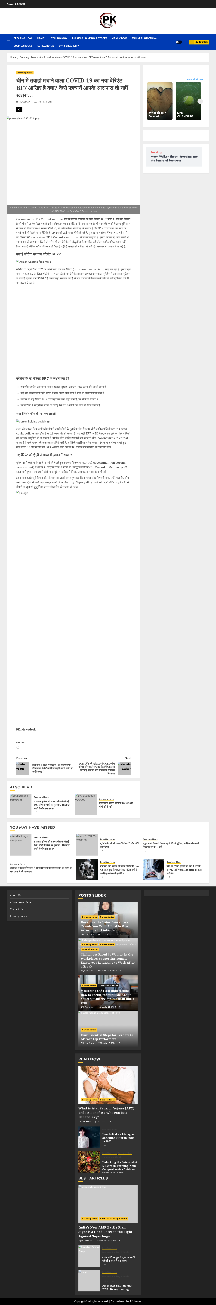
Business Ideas (23, 45)
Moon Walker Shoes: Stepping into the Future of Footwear (174, 159)
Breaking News (23, 38)
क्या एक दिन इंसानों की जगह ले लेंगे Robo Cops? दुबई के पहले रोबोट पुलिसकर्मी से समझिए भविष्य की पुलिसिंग (119, 869)
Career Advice (107, 917)
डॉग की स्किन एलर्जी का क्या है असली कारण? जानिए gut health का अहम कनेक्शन (184, 869)
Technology (59, 38)
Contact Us (16, 909)
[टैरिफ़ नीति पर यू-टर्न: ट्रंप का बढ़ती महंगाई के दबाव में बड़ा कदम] (89, 1256)
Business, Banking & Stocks (89, 38)
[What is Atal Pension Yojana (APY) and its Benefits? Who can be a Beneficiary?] (107, 1085)
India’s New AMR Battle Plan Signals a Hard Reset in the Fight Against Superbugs (105, 1231)
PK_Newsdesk (23, 102)
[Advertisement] (73, 329)
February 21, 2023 (107, 1007)
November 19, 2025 (106, 1241)
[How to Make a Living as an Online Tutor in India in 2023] (89, 1137)
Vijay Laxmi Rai (85, 1241)
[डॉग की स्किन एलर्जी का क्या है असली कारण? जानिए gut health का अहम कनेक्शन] (153, 869)
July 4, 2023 (101, 1121)
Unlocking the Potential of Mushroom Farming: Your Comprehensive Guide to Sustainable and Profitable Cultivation (119, 1169)
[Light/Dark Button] (179, 42)
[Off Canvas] (9, 42)
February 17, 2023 (106, 1043)
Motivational (45, 45)
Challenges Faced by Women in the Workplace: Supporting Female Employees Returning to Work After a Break (108, 960)
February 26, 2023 (107, 971)
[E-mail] (18, 737)
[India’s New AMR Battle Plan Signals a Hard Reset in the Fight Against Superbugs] (107, 1204)
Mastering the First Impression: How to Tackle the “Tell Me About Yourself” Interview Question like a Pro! (107, 997)
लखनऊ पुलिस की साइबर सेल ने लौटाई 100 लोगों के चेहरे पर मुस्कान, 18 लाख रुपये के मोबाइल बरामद (51, 805)
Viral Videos (119, 38)
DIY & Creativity (69, 45)
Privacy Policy (18, 916)
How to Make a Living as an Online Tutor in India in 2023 (118, 1137)
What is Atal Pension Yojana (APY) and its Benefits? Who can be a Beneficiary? (106, 1112)
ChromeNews (118, 1301)
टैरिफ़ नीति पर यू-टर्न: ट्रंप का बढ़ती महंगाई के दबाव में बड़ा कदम (118, 1258)
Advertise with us (20, 902)
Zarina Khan (87, 934)
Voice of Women (90, 949)
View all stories (195, 79)
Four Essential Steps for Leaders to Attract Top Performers (107, 1037)
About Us (15, 895)
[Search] (186, 42)
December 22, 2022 (43, 102)
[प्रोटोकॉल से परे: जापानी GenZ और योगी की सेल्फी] (86, 804)
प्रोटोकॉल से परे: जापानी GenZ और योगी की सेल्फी (116, 804)
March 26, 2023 (106, 934)
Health (41, 38)
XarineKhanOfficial (144, 38)
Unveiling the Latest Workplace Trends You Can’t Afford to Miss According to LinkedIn (105, 926)
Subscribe (201, 42)
